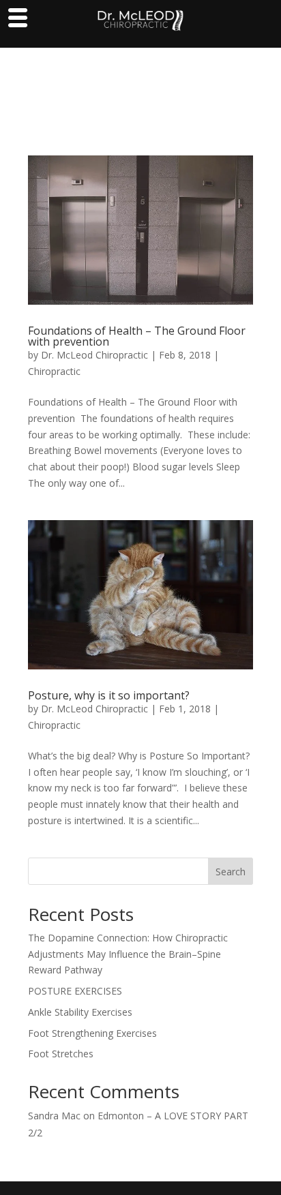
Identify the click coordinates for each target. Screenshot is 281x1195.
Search (231, 871)
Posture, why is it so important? (109, 695)
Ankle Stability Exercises (80, 1011)
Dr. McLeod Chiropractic (94, 354)
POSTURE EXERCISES (75, 990)
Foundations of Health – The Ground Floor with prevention (137, 336)
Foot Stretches (60, 1053)
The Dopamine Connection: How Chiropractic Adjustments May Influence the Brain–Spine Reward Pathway (128, 954)
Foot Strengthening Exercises (92, 1033)
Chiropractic (54, 371)
